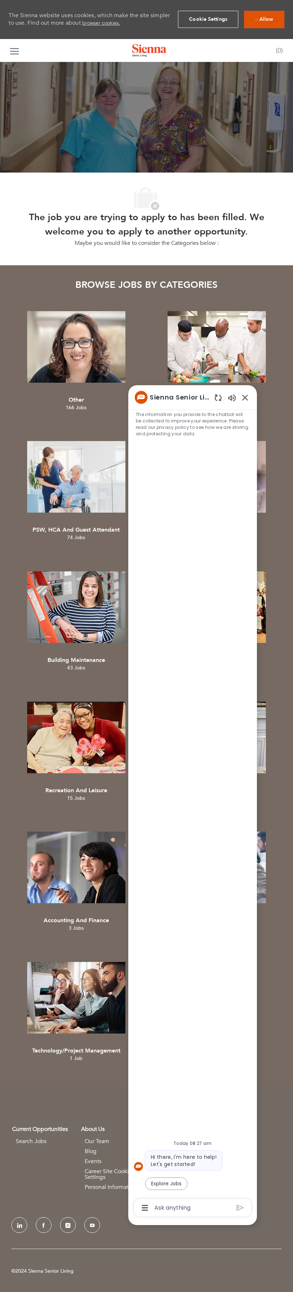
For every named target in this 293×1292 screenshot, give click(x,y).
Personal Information (110, 1187)
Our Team (97, 1141)
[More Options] (144, 1208)
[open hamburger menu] (14, 50)
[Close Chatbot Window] (245, 397)
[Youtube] (92, 1225)
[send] (240, 1207)
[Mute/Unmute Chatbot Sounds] (232, 397)
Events (93, 1161)
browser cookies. (101, 23)
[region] (192, 802)
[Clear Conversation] (218, 397)
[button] (208, 19)
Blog (90, 1151)
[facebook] (43, 1225)
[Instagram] (68, 1225)
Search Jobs (31, 1141)
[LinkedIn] (19, 1225)
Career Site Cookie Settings (108, 1174)
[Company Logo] (149, 50)
